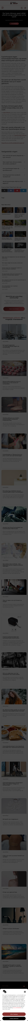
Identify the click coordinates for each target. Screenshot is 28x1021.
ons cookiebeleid (17, 1007)
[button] (25, 992)
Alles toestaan (14, 1014)
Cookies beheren (14, 1018)
